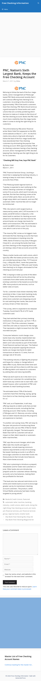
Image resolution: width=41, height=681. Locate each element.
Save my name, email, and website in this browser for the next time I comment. (20, 575)
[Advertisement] (20, 33)
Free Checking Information (15, 3)
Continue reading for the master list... (19, 665)
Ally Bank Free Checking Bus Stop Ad (19, 517)
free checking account (20, 508)
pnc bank (32, 508)
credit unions (15, 505)
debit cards (25, 505)
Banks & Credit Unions (13, 499)
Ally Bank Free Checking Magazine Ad (19, 520)
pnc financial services (11, 511)
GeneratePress (20, 678)
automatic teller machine (14, 502)
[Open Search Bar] (38, 3)
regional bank (13, 514)
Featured (26, 499)
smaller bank (24, 514)
